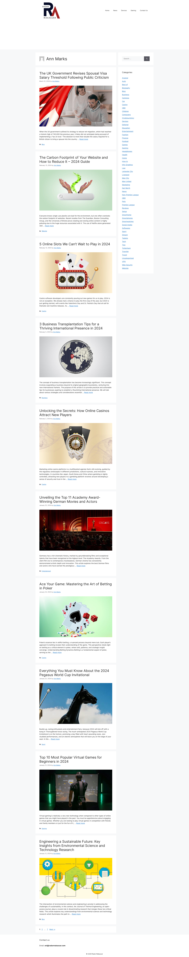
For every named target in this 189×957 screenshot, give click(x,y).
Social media (127, 225)
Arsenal (125, 78)
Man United (126, 181)
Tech (124, 242)
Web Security (127, 265)
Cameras (125, 98)
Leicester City (127, 171)
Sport (43, 744)
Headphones (127, 151)
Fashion (125, 135)
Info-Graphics (127, 165)
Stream (125, 235)
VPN (124, 262)
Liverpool (125, 175)
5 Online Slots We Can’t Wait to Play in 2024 (74, 244)
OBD (124, 198)
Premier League (128, 205)
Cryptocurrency (128, 118)
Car (123, 101)
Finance (125, 138)
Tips (123, 245)
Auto (124, 81)
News (115, 10)
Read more (83, 139)
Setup (124, 211)
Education (126, 128)
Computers (126, 115)
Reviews (125, 208)
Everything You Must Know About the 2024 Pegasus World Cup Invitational (74, 673)
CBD (124, 108)
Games (125, 145)
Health (124, 155)
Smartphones (127, 218)
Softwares (126, 228)
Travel (124, 255)
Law (123, 168)
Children (125, 111)
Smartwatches (128, 222)
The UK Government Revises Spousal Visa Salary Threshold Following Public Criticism (74, 75)
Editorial (125, 125)
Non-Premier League (130, 195)
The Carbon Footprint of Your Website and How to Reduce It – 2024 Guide (73, 159)
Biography (126, 88)
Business (45, 398)
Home (107, 10)
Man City (125, 178)
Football (125, 141)
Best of (125, 85)
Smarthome (126, 215)
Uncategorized (128, 258)
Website (44, 231)
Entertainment (46, 571)
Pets (124, 201)
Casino (44, 311)
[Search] (147, 58)
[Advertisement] (94, 35)
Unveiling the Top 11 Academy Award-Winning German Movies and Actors (69, 499)
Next (52, 929)
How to (125, 161)
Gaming (133, 10)
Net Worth (126, 188)
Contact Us (144, 10)
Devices (124, 10)
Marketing (126, 185)
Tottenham (126, 248)
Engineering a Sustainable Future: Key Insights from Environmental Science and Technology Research (72, 845)
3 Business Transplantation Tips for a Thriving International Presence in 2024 (71, 326)
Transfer (125, 252)
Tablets (125, 238)
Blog (43, 144)
